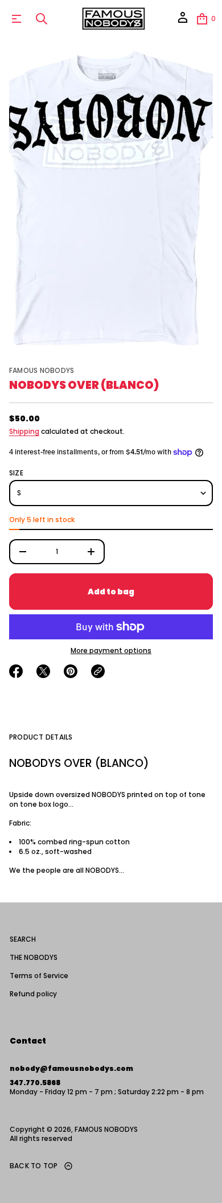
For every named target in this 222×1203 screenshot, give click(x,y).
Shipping (24, 431)
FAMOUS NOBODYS (41, 370)
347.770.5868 (35, 1082)
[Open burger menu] (16, 18)
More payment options (111, 650)
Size (16, 473)
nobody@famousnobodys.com (71, 1068)
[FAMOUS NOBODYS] (112, 19)
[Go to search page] (41, 18)
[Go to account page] (183, 21)
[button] (41, 18)
